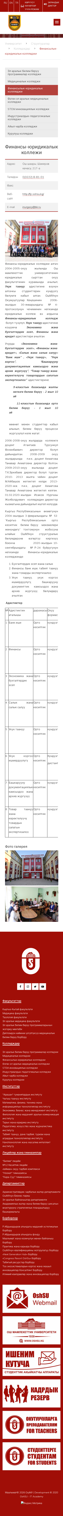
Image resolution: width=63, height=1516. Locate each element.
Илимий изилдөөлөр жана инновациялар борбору (31, 1274)
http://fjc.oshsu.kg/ (33, 194)
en (11, 2)
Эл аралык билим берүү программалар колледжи (24, 72)
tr (16, 2)
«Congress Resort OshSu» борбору (22, 1258)
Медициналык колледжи (24, 81)
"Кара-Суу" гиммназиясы (17, 1177)
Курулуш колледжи (20, 133)
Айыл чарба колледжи (22, 126)
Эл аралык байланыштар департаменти (25, 1199)
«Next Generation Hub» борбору (20, 1254)
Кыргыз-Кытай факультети (18, 1009)
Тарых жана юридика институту (21, 1122)
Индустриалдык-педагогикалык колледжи (29, 117)
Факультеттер (12, 1000)
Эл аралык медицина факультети (21, 1021)
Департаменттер (14, 1183)
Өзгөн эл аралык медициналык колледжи (28, 100)
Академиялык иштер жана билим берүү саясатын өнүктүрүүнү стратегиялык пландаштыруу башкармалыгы (30, 1207)
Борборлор (10, 1218)
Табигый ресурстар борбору (19, 1262)
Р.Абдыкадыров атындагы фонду (21, 1234)
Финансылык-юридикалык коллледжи (25, 90)
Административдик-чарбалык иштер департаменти (31, 1191)
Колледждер (22, 48)
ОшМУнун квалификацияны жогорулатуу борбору (31, 1250)
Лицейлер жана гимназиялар (22, 1152)
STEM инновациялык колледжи (28, 109)
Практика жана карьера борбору (21, 1246)
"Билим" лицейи (11, 1160)
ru (5, 2)
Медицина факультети (15, 1013)
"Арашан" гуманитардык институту (22, 1094)
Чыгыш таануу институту (17, 1098)
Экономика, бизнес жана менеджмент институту (30, 1110)
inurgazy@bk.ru (32, 207)
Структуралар (40, 43)
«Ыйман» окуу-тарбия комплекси (21, 1169)
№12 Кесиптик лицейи (15, 1165)
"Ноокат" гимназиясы (15, 1173)
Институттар (11, 1086)
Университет (13, 43)
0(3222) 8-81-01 (33, 177)
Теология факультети (15, 1017)
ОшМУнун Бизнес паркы (16, 1195)
